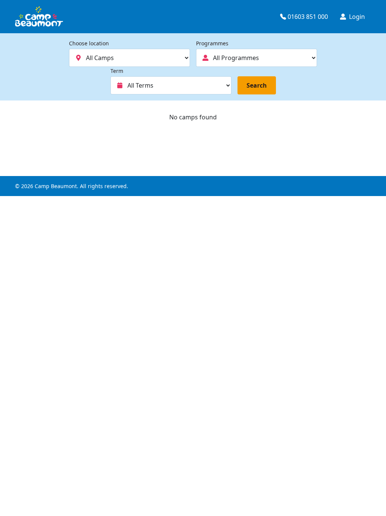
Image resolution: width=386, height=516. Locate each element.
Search (257, 85)
